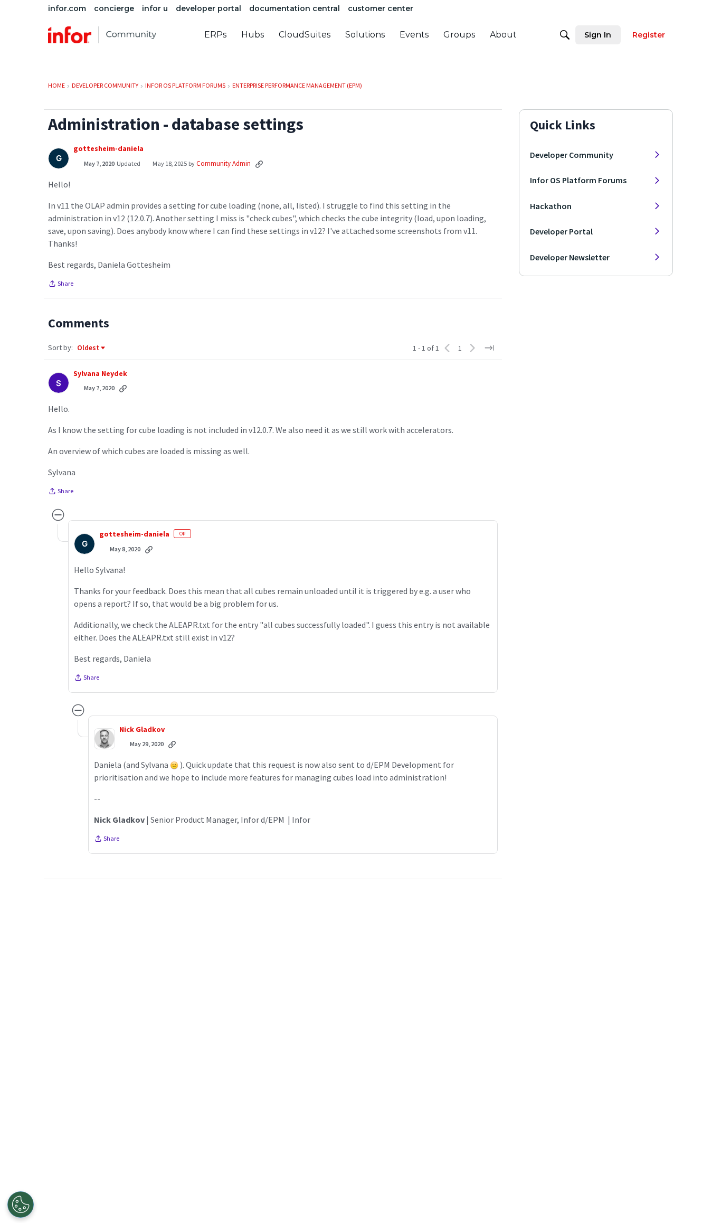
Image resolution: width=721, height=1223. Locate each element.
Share (60, 284)
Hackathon (551, 206)
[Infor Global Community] (102, 34)
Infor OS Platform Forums (578, 180)
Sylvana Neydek (100, 373)
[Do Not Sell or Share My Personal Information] (20, 1204)
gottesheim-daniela (108, 148)
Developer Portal (561, 231)
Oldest (88, 348)
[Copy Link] (259, 163)
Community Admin (223, 163)
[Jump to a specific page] (489, 348)
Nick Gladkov (142, 729)
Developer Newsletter (570, 257)
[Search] (564, 34)
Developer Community (571, 154)
